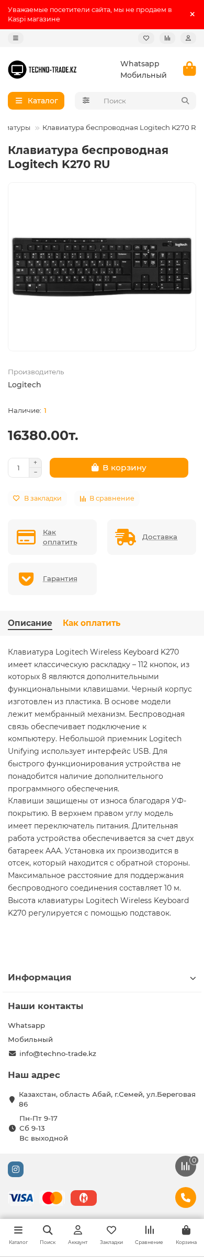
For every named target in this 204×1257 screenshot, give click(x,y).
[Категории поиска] (86, 101)
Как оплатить (91, 623)
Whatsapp (140, 63)
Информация (40, 977)
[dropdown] (16, 38)
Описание (30, 623)
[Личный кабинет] (188, 38)
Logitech (24, 384)
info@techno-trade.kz (57, 1053)
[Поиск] (185, 100)
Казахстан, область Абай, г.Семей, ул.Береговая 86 (107, 1099)
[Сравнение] (167, 38)
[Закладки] (146, 38)
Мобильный (143, 75)
